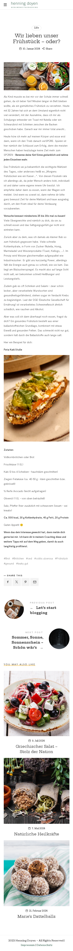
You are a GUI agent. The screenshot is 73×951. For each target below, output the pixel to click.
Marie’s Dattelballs (36, 916)
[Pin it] (26, 582)
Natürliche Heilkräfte (36, 834)
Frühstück (62, 558)
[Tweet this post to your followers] (17, 582)
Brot (7, 558)
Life (36, 27)
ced (30, 558)
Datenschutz (44, 945)
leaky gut (23, 563)
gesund (9, 563)
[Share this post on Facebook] (8, 582)
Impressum (28, 945)
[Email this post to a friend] (34, 582)
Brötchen (19, 558)
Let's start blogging (36, 609)
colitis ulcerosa (44, 558)
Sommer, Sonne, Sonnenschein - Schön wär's (36, 641)
